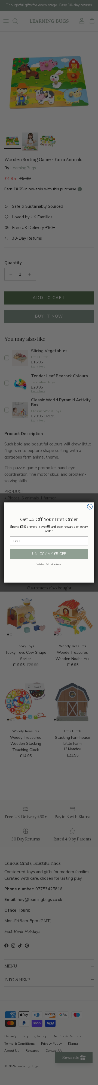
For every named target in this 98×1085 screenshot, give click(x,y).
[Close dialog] (89, 506)
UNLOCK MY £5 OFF (49, 553)
